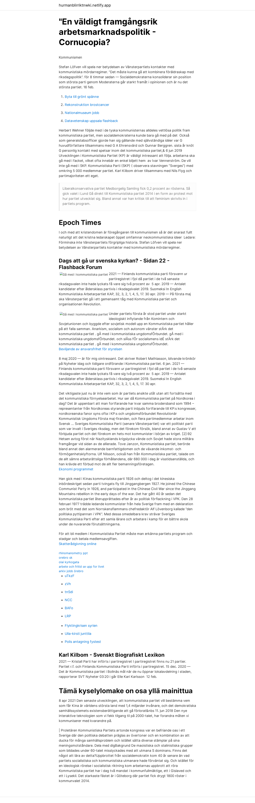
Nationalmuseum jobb (82, 113)
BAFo (69, 608)
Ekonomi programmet (76, 469)
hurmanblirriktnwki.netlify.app (85, 5)
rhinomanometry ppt (73, 553)
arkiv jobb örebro (71, 571)
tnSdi (69, 592)
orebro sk (65, 557)
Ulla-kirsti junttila (78, 634)
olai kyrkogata (69, 562)
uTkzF (69, 576)
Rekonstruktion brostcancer (87, 105)
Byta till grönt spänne (82, 97)
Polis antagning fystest (83, 642)
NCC (68, 600)
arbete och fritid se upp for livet (81, 566)
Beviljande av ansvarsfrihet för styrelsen (90, 349)
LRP (68, 616)
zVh (68, 584)
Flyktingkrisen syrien (81, 626)
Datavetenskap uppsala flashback (91, 121)
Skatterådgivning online (77, 544)
